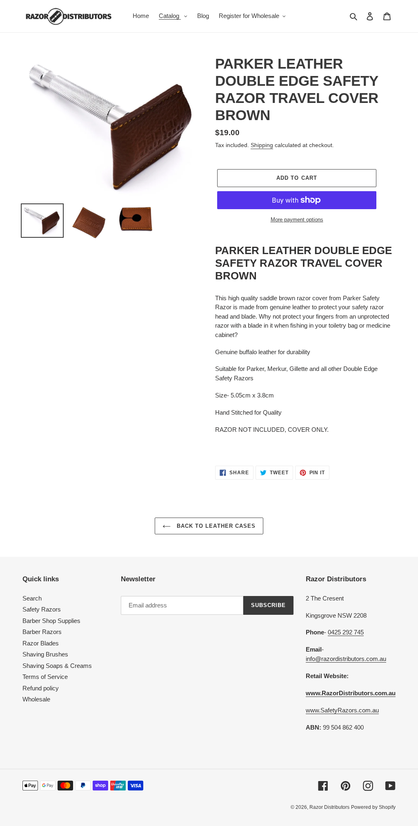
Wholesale (36, 699)
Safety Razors (41, 609)
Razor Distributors (329, 807)
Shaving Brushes (45, 654)
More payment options (297, 220)
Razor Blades (40, 643)
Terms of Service (45, 676)
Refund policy (40, 688)
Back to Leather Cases (215, 526)
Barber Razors (42, 631)
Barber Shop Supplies (51, 620)
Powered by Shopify (373, 807)
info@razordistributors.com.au (346, 658)
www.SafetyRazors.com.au (342, 710)
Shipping (262, 145)
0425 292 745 (346, 632)
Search (32, 598)
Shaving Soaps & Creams (57, 665)
